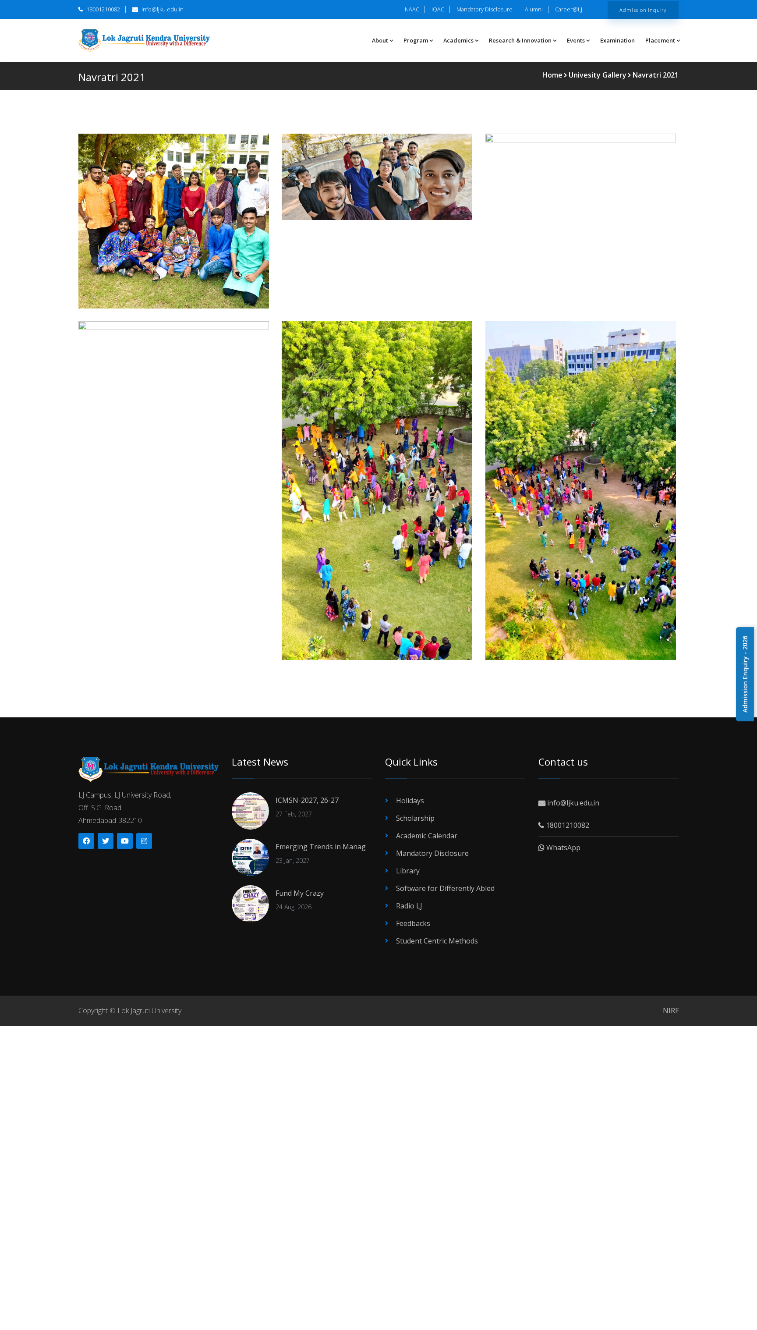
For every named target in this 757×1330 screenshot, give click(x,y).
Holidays (410, 800)
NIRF (671, 1010)
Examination (617, 40)
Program (415, 40)
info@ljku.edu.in (162, 9)
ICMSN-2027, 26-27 (307, 800)
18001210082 (102, 9)
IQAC (438, 9)
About (380, 40)
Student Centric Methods (437, 941)
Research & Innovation (520, 40)
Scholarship (415, 818)
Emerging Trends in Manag (321, 846)
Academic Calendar (426, 836)
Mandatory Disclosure (484, 9)
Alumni (534, 9)
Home (552, 75)
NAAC (412, 9)
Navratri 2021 (656, 75)
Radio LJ (409, 906)
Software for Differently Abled (445, 888)
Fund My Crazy (300, 893)
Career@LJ (568, 9)
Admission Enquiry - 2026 (745, 674)
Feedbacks (413, 923)
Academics (458, 40)
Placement (660, 40)
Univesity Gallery (597, 75)
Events (576, 40)
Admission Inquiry (643, 9)
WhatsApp (562, 847)
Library (408, 871)
